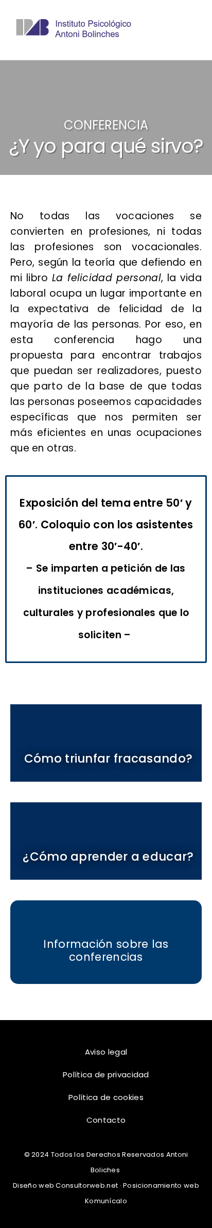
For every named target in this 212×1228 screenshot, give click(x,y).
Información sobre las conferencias (105, 950)
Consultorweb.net (87, 1185)
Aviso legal (106, 1051)
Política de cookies (106, 1097)
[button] (189, 29)
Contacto (106, 1119)
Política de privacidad (106, 1074)
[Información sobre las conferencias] (106, 923)
